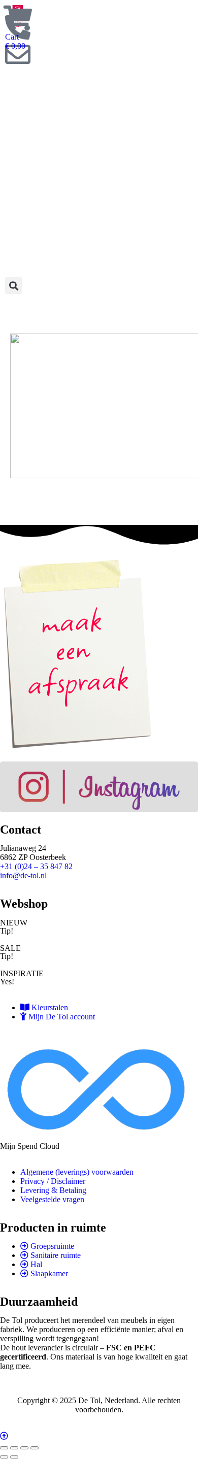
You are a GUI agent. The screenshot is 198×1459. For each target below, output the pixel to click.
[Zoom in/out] (34, 1447)
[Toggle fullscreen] (24, 1447)
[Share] (14, 1447)
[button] (13, 285)
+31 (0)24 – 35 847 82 (36, 866)
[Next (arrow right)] (14, 1456)
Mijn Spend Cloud (29, 1146)
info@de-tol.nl (23, 875)
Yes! (7, 981)
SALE (10, 948)
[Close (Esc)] (4, 1447)
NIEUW (13, 922)
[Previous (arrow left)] (4, 1456)
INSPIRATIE (22, 973)
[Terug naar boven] (99, 1436)
